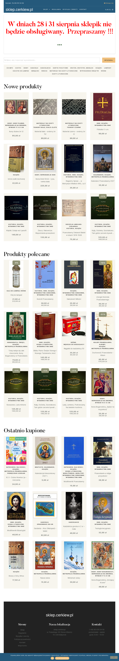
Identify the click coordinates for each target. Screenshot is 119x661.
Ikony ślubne (18, 123)
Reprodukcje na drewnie (15, 125)
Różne (103, 71)
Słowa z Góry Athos (16, 576)
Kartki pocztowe (60, 68)
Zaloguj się (110, 3)
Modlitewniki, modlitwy (73, 473)
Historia (67, 175)
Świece (44, 71)
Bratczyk (39, 467)
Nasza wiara (45, 578)
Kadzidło (34, 68)
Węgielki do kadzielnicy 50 (74, 349)
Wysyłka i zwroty (70, 9)
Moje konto (22, 646)
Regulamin (56, 9)
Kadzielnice (46, 68)
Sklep (45, 9)
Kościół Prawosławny (45, 299)
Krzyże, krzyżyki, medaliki (81, 68)
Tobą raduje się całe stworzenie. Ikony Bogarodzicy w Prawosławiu (16, 353)
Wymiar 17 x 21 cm (16, 127)
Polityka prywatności (22, 639)
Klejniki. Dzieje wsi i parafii (16, 230)
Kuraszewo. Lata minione (16, 405)
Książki (99, 68)
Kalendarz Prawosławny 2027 (102, 181)
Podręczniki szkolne (16, 473)
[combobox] (52, 60)
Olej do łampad (13, 291)
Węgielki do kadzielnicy (74, 344)
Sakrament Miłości (74, 299)
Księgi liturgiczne (45, 344)
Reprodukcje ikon (48, 175)
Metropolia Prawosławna (103, 177)
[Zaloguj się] (104, 3)
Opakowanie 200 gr (45, 524)
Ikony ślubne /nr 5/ (16, 131)
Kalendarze (99, 175)
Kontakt (83, 9)
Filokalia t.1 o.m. (103, 129)
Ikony (26, 68)
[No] (114, 657)
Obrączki (35, 71)
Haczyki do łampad (21, 71)
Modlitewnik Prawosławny (74, 481)
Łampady (107, 68)
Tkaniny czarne (74, 127)
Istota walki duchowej (16, 179)
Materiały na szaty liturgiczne (64, 71)
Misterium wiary (74, 578)
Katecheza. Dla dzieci (15, 467)
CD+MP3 (10, 68)
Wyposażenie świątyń (89, 71)
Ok (52, 658)
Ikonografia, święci (15, 342)
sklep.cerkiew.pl (19, 9)
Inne (98, 123)
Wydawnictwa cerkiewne (44, 293)
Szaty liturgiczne (60, 74)
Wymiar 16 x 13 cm (102, 402)
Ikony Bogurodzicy (105, 571)
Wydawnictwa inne (103, 125)
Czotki (18, 68)
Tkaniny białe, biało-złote (45, 127)
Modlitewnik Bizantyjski (16, 530)
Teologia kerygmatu (102, 528)
